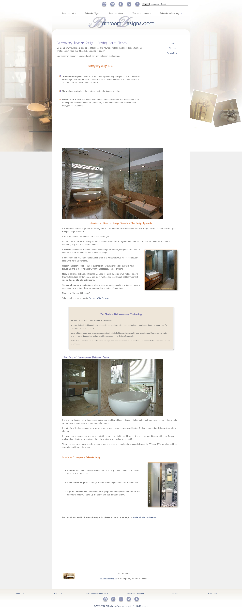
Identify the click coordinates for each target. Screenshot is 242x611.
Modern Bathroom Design (144, 517)
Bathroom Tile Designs (99, 298)
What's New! (172, 53)
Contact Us (19, 593)
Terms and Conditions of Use (96, 593)
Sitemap (172, 48)
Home (172, 43)
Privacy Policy (58, 593)
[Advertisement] (172, 100)
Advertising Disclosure (135, 593)
